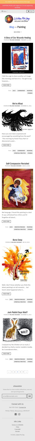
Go (29, 396)
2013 (11, 359)
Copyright (18, 429)
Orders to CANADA (17, 425)
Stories (30, 93)
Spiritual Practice (20, 153)
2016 (14, 150)
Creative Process (20, 227)
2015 (11, 227)
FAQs (17, 427)
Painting (29, 90)
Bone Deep (17, 239)
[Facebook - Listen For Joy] (16, 414)
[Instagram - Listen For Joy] (19, 414)
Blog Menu (17, 32)
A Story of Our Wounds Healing (17, 37)
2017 (14, 90)
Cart (31, 11)
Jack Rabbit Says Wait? (17, 312)
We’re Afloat (17, 103)
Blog (11, 27)
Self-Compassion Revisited (17, 163)
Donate (17, 431)
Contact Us (22, 407)
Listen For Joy (20, 435)
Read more (6, 85)
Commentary (21, 90)
